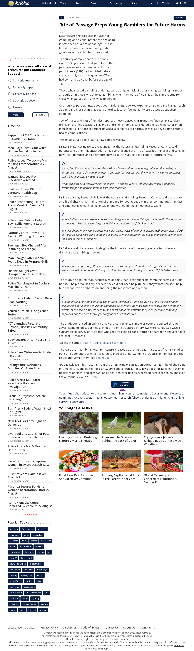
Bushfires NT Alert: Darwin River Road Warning (30, 300)
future (25, 598)
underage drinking (154, 397)
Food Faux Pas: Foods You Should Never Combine (77, 477)
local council (26, 558)
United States (16, 581)
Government (160, 393)
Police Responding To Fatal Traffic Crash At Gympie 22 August (26, 205)
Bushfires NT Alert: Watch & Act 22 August (29, 410)
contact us (179, 645)
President (14, 604)
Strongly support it (25, 80)
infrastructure (36, 563)
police (26, 535)
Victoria (33, 540)
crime (39, 581)
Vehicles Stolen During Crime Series (28, 312)
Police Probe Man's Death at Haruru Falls (27, 448)
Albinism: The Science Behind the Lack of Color (119, 439)
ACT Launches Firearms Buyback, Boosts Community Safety (28, 327)
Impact (13, 610)
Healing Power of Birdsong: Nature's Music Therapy (78, 439)
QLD (46, 592)
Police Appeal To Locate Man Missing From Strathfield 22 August (28, 163)
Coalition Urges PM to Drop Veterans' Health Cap (27, 191)
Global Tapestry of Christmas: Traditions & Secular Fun (160, 478)
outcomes (110, 397)
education (88, 393)
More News (30, 514)
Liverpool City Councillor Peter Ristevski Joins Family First (29, 435)
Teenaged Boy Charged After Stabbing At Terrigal (28, 247)
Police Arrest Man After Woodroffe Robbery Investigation (24, 383)
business (29, 552)
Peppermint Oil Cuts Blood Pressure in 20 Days (26, 137)
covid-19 (13, 558)
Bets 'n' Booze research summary (104, 342)
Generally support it (26, 87)
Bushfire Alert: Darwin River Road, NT (27, 475)
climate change (29, 604)
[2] (120, 642)
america (44, 604)
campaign (142, 393)
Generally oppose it (26, 94)
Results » (40, 114)
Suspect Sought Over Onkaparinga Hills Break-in (27, 272)
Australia (73, 393)
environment (25, 546)
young (130, 393)
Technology (116, 3)
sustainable (29, 587)
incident (43, 610)
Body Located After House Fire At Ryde (29, 341)
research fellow (129, 397)
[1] (118, 642)
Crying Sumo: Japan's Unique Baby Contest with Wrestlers (162, 440)
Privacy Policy (49, 627)
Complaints (147, 627)
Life (151, 3)
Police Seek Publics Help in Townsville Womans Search (27, 222)
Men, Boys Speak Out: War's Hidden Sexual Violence (27, 149)
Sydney (35, 598)
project (29, 581)
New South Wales (18, 563)
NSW (24, 540)
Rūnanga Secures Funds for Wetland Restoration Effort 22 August (28, 490)
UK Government (33, 592)
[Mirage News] (20, 3)
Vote (15, 114)
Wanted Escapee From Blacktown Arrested (23, 178)
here (95, 377)
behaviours (77, 401)
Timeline (166, 3)
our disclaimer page (99, 648)
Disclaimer (69, 627)
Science (135, 3)
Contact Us (111, 627)
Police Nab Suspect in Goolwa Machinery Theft (28, 285)
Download (176, 393)
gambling (65, 397)
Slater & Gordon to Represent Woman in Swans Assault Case (29, 463)
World (63, 3)
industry (13, 575)
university (42, 529)
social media (94, 397)
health (12, 546)
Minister (39, 546)
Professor (46, 540)
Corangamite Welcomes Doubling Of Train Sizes (24, 366)
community (15, 535)
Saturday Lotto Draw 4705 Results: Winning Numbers (26, 234)
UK (49, 552)
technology (42, 569)
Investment (15, 569)
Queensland (15, 552)
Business (95, 3)
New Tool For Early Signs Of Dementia (27, 423)
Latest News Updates (22, 627)
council (41, 552)
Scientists (14, 598)
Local (78, 3)
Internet (32, 610)
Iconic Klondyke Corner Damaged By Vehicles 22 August (30, 504)
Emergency (15, 587)
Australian (117, 393)
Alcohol (78, 397)
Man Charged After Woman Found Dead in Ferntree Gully (28, 260)
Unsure (18, 107)
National (46, 3)
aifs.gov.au (103, 358)
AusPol (40, 575)
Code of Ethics (90, 627)
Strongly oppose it (25, 100)
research (102, 393)
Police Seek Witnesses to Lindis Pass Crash (29, 354)
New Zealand (16, 592)
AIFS (171, 397)
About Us (129, 627)
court (22, 610)
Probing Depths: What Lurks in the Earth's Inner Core (121, 477)
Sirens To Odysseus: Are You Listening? (27, 397)
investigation (27, 575)
